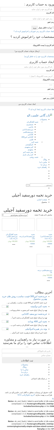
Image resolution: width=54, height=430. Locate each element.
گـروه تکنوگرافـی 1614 (26, 395)
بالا (53, 398)
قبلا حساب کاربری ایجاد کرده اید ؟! (41, 109)
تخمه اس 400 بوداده (37, 321)
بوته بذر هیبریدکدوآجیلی (36, 328)
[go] (27, 185)
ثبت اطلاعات (27, 360)
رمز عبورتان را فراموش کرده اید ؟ (26, 31)
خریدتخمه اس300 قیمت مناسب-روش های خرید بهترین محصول (24, 297)
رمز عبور (50, 22)
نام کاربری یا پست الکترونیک (43, 45)
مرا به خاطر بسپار (45, 27)
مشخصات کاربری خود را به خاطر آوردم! (39, 56)
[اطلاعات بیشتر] (49, 247)
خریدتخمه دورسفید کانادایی (34, 313)
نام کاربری (50, 12)
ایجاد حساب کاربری (46, 31)
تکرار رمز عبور (48, 98)
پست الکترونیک (48, 79)
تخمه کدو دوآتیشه (39, 306)
